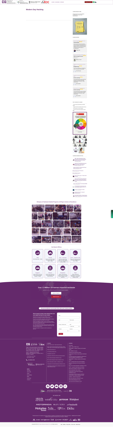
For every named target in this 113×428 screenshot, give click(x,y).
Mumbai (50, 257)
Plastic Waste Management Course (74, 379)
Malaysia (50, 272)
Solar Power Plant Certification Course (75, 381)
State (70, 324)
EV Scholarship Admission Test (51, 351)
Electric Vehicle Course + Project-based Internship (79, 88)
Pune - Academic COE (75, 257)
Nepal (75, 272)
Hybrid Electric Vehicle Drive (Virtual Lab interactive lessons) (56, 355)
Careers (28, 373)
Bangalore (38, 272)
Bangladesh (62, 272)
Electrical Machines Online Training (74, 370)
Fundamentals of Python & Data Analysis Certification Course (78, 354)
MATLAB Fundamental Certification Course (76, 378)
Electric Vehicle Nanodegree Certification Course (54, 357)
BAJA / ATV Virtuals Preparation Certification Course (77, 365)
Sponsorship (29, 371)
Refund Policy (78, 424)
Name (59, 315)
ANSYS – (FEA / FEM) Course (74, 346)
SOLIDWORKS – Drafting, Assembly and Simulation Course (77, 349)
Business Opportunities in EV (51, 349)
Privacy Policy (68, 424)
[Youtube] (56, 386)
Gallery (28, 376)
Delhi (38, 257)
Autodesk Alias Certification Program (75, 352)
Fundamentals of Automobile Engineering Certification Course (56, 363)
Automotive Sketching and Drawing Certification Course (77, 364)
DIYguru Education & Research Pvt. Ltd (45, 424)
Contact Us (28, 379)
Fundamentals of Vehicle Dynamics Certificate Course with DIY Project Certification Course (56, 366)
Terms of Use (73, 424)
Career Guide (29, 378)
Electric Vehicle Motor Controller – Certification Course (55, 361)
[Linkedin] (61, 386)
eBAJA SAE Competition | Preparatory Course (76, 368)
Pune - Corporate (62, 257)
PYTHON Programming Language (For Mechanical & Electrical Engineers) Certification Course (77, 357)
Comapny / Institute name (62, 324)
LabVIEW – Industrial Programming (74, 376)
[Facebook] (48, 386)
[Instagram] (65, 386)
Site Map (64, 424)
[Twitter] (52, 386)
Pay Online (28, 370)
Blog (61, 424)
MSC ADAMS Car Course (73, 350)
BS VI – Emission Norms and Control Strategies (77, 361)
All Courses (71, 345)
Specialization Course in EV (51, 353)
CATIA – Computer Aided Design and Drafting (76, 367)
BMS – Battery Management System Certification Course (55, 359)
